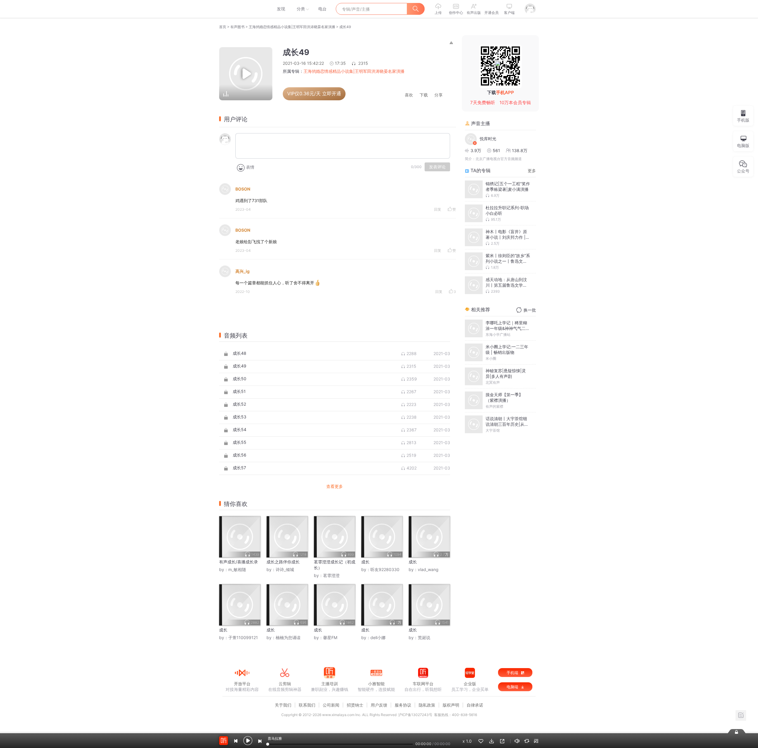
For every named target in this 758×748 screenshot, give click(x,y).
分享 (438, 95)
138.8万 (519, 150)
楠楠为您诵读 (288, 637)
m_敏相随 (237, 569)
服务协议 (403, 704)
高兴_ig (242, 271)
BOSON (242, 188)
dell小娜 (378, 637)
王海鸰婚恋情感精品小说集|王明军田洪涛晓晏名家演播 (292, 27)
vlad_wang (428, 569)
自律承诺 (475, 704)
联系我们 (307, 704)
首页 (222, 27)
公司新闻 (331, 704)
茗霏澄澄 (331, 575)
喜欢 (409, 95)
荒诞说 (424, 637)
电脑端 (513, 686)
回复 (437, 209)
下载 (424, 95)
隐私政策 (427, 704)
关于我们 (283, 704)
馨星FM (330, 637)
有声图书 (237, 27)
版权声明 (451, 704)
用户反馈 (379, 704)
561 (496, 150)
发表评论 (437, 167)
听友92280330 (384, 569)
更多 (532, 170)
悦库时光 (488, 138)
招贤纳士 (355, 704)
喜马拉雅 (242, 9)
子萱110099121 (243, 637)
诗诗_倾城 (285, 569)
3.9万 (475, 150)
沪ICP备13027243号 (415, 714)
